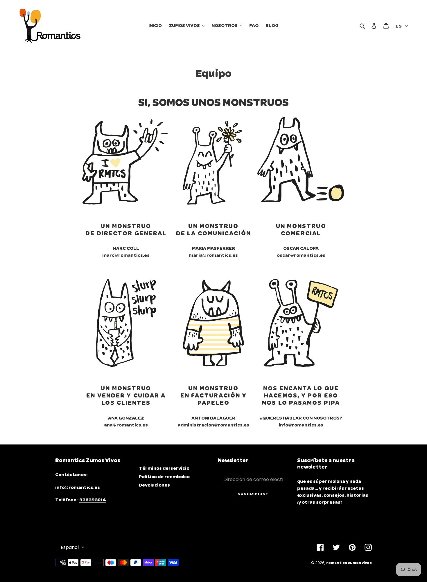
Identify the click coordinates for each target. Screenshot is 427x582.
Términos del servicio (164, 468)
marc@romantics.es (126, 255)
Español (70, 547)
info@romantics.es (301, 425)
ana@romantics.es (126, 425)
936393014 (92, 500)
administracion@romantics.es (213, 425)
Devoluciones (154, 485)
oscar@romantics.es (301, 255)
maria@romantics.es (213, 255)
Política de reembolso (164, 476)
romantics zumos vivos (349, 563)
